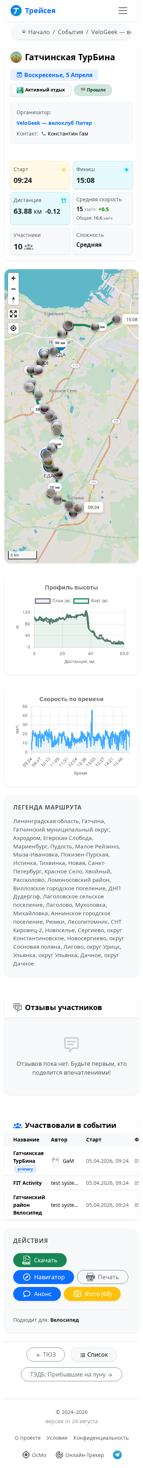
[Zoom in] (13, 278)
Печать (108, 1277)
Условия (57, 1437)
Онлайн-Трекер (84, 1454)
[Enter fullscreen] (13, 314)
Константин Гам (68, 133)
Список (97, 1354)
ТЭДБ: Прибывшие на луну (68, 1374)
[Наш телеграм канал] (117, 1454)
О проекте (28, 1437)
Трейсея (40, 10)
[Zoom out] (13, 289)
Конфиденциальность (101, 1437)
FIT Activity (27, 1182)
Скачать (46, 1260)
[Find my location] (13, 328)
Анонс (43, 1294)
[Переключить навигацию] (123, 11)
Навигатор (49, 1277)
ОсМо (39, 1454)
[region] (71, 416)
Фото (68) (98, 1294)
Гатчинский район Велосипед (29, 1205)
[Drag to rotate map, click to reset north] (13, 299)
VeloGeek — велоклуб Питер (54, 122)
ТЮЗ (48, 1354)
